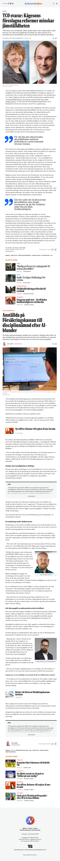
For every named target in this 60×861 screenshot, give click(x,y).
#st (12, 750)
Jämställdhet (36, 255)
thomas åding (44, 750)
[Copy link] (53, 38)
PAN (30, 750)
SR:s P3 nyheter (14, 552)
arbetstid (14, 255)
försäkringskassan (22, 750)
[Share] (56, 38)
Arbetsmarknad (10, 752)
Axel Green (14, 743)
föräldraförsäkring (25, 255)
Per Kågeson (45, 255)
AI (14, 750)
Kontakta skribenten (9, 251)
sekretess (35, 750)
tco (51, 255)
